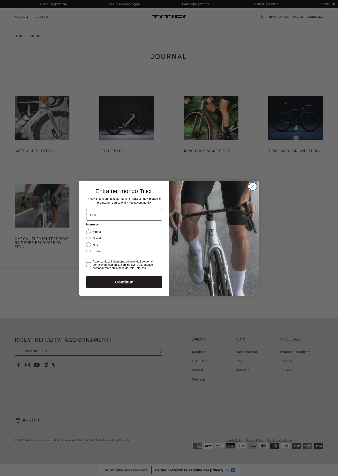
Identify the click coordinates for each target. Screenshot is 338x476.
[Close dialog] (253, 186)
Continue (124, 282)
